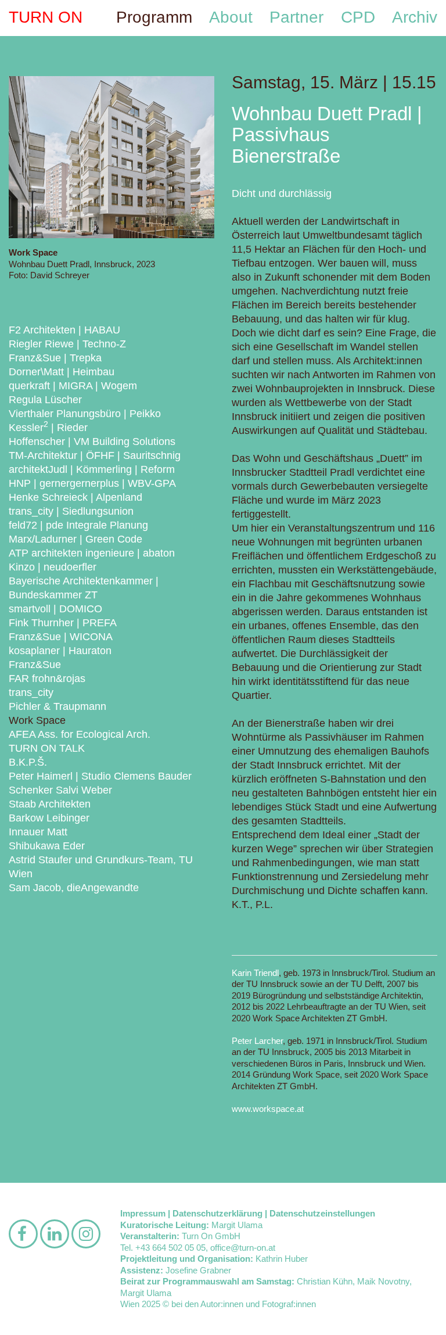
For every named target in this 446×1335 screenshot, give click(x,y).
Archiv (414, 17)
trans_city (31, 692)
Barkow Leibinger (49, 818)
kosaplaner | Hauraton (60, 650)
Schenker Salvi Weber (60, 790)
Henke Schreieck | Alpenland (75, 497)
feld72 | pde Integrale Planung (78, 525)
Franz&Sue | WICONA (61, 637)
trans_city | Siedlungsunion (71, 511)
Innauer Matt (38, 832)
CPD (358, 17)
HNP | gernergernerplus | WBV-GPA (92, 483)
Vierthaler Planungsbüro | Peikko (85, 413)
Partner (296, 17)
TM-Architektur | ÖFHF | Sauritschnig (95, 455)
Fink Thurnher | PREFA (63, 623)
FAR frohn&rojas (47, 678)
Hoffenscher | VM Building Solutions (92, 441)
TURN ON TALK (47, 748)
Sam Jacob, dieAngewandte (74, 887)
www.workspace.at (268, 1109)
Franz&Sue (35, 664)
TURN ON (45, 17)
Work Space (37, 720)
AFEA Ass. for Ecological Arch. (79, 734)
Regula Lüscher (45, 399)
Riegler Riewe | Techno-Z (67, 344)
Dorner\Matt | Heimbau (61, 372)
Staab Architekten (50, 804)
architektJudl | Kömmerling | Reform (92, 469)
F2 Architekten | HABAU (64, 330)
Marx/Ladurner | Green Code (75, 539)
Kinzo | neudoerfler (52, 567)
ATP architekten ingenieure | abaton (92, 553)
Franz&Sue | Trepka (55, 358)
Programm (154, 17)
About (231, 17)
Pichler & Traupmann (57, 706)
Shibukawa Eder (47, 846)
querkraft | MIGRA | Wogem (73, 386)
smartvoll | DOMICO (55, 609)
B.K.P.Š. (28, 762)
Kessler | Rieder (48, 427)
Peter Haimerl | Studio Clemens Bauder (100, 776)
